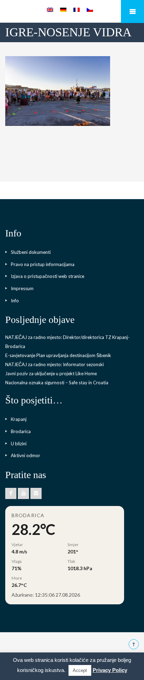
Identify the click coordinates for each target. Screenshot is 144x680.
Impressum (22, 288)
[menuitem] (50, 10)
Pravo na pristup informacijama (42, 264)
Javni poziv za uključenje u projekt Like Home (51, 373)
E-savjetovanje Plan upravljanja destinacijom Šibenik (58, 355)
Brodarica (21, 431)
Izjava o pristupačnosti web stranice (47, 276)
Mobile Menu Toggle (132, 11)
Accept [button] (80, 670)
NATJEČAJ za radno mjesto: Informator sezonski (54, 364)
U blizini (19, 443)
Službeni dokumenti (31, 252)
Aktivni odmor (25, 455)
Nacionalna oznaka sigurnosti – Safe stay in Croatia (56, 382)
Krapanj (19, 419)
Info (15, 300)
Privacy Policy (110, 670)
